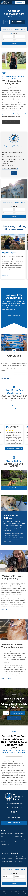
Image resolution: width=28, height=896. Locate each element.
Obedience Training (6, 856)
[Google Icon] (16, 812)
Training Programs (9, 853)
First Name (5, 36)
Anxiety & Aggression (20, 858)
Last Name (17, 36)
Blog (16, 841)
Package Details (17, 22)
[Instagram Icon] (14, 812)
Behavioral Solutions (6, 833)
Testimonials (18, 836)
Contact (3, 841)
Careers (3, 839)
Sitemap (14, 893)
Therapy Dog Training (6, 861)
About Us (5, 831)
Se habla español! (9, 168)
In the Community (20, 839)
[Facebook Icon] (11, 812)
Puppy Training (19, 856)
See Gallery (13, 488)
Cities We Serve (5, 844)
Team (2, 836)
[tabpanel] (13, 256)
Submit (14, 43)
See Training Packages (11, 122)
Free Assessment (20, 2)
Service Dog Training (6, 858)
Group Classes (18, 861)
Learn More (6, 276)
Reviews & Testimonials (14, 448)
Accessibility (8, 893)
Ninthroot (14, 894)
